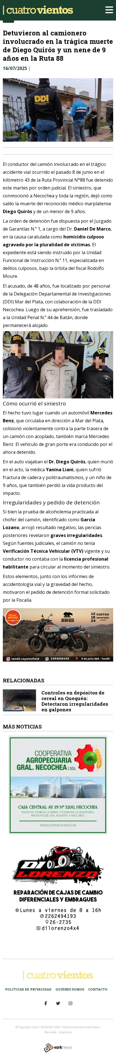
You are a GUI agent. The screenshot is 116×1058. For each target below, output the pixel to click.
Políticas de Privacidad (28, 989)
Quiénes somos (69, 989)
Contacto (98, 989)
